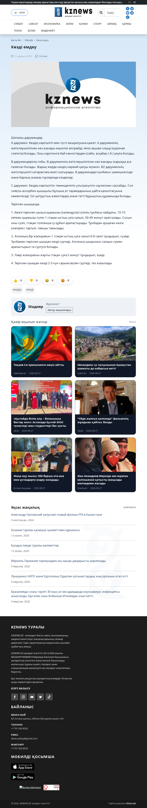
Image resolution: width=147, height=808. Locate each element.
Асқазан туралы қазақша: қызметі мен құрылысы (45, 530)
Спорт (97, 23)
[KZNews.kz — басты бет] (73, 12)
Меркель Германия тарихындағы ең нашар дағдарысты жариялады (58, 561)
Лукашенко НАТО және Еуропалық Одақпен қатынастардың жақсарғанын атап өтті (69, 576)
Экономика (52, 23)
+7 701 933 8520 (19, 728)
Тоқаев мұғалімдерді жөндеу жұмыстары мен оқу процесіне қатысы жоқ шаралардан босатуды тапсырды (67, 2)
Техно (18, 30)
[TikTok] (127, 17)
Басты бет (16, 40)
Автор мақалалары (59, 310)
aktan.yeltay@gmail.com (24, 738)
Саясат (33, 23)
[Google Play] (73, 776)
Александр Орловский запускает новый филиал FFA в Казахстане (56, 515)
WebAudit (131, 803)
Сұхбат (18, 23)
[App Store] (73, 766)
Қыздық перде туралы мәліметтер (35, 545)
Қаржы (126, 23)
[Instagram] (132, 8)
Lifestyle (29, 40)
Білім (31, 30)
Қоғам (83, 23)
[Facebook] (128, 8)
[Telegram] (132, 13)
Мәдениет (48, 30)
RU (129, 2)
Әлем (69, 23)
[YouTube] (128, 13)
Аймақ (112, 23)
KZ (134, 2)
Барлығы (130, 507)
